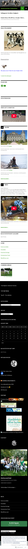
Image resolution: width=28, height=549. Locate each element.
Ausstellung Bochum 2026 (7, 384)
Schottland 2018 (5, 149)
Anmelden (3, 249)
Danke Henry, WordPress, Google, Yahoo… (13, 17)
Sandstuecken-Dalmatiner (9, 8)
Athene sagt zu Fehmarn (7, 173)
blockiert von (15, 524)
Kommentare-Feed (5, 255)
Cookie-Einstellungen (6, 75)
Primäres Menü (26, 8)
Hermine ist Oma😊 (5, 387)
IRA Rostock (4, 390)
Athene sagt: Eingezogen (7, 221)
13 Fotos (10, 170)
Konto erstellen (4, 246)
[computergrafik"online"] (16, 399)
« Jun (2, 342)
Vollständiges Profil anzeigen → (8, 487)
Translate (12, 532)
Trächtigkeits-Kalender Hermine (8, 285)
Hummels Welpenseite (8, 380)
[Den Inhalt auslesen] (1, 380)
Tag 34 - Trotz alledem (6, 295)
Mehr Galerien (5, 178)
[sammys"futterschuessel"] (8, 403)
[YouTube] (5, 86)
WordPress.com (5, 258)
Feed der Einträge (5, 252)
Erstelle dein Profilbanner (6, 375)
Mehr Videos (5, 227)
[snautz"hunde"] (8, 406)
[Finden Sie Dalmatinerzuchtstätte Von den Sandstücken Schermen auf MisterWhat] (14, 410)
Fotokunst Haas (5, 399)
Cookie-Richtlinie (16, 542)
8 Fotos (10, 146)
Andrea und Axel (6, 478)
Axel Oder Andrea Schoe (6, 371)
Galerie (7, 127)
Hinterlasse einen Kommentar (12, 19)
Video (6, 184)
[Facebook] (2, 86)
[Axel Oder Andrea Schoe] (2, 373)
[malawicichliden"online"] (8, 401)
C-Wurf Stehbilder (8, 276)
